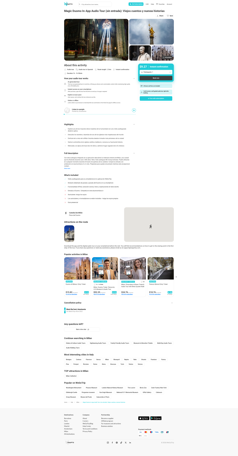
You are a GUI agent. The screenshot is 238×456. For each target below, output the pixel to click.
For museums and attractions (111, 424)
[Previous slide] (62, 277)
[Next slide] (176, 277)
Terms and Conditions (90, 429)
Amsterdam (68, 429)
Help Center (87, 426)
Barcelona (67, 418)
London (66, 424)
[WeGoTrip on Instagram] (107, 442)
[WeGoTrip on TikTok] (121, 442)
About (85, 418)
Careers (85, 421)
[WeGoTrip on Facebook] (112, 442)
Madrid (66, 426)
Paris (66, 421)
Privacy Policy (87, 431)
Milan (77, 402)
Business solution (107, 426)
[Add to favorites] (88, 259)
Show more (67, 168)
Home (65, 402)
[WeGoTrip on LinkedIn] (130, 442)
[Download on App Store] (143, 418)
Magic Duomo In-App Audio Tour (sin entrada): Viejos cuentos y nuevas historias (104, 402)
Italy (72, 402)
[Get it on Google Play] (155, 418)
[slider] (64, 114)
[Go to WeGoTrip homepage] (70, 4)
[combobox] (95, 4)
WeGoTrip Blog (88, 424)
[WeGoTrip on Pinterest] (116, 442)
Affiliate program (107, 421)
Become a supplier (107, 418)
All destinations (69, 434)
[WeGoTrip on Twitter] (125, 442)
